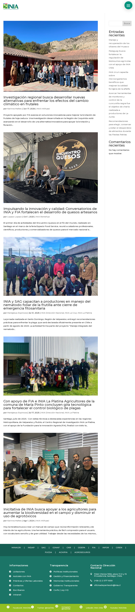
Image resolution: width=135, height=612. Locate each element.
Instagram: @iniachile (66, 608)
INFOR (105, 547)
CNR (69, 547)
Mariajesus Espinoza (17, 313)
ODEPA (81, 547)
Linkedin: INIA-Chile (94, 608)
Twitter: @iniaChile (45, 608)
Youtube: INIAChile (118, 608)
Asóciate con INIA (22, 576)
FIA (93, 547)
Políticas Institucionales (66, 571)
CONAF (56, 547)
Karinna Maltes (14, 109)
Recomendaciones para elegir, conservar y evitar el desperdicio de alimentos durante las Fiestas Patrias (120, 128)
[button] (128, 5)
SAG (44, 547)
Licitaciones (19, 571)
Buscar (127, 23)
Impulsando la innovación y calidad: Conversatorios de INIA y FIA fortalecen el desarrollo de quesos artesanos (50, 210)
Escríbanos (19, 590)
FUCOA (48, 552)
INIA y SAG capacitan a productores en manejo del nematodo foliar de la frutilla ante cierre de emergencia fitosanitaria (46, 304)
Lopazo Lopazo (14, 217)
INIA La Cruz (71, 313)
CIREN (119, 547)
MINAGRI (16, 547)
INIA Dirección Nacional (52, 313)
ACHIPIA (63, 552)
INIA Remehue (43, 217)
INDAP (31, 547)
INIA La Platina (85, 313)
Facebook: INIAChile (22, 608)
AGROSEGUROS (82, 552)
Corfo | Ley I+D (61, 590)
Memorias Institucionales (66, 581)
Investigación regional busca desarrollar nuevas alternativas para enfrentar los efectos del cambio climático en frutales (46, 100)
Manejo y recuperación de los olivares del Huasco (119, 43)
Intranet (17, 594)
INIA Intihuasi (43, 109)
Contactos (18, 585)
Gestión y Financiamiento (66, 576)
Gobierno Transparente (66, 585)
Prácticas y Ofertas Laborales (28, 581)
